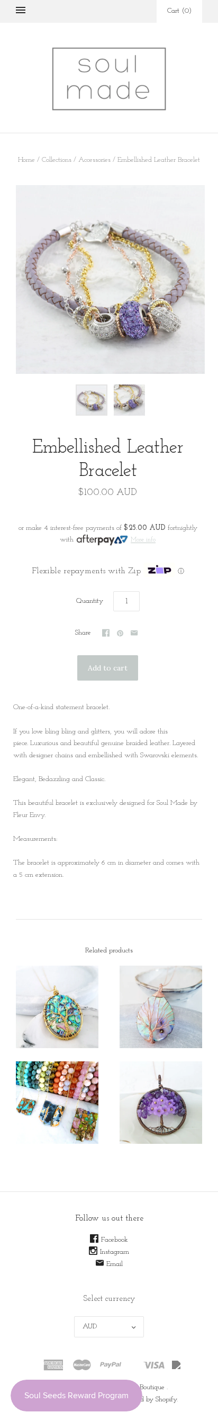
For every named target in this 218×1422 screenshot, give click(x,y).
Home (26, 160)
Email (114, 1264)
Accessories (94, 160)
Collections (56, 160)
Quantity (89, 601)
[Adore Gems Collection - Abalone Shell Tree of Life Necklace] (57, 1007)
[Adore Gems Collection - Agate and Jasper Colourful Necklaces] (57, 1102)
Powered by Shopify (148, 1399)
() (179, 11)
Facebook (114, 1240)
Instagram (114, 1252)
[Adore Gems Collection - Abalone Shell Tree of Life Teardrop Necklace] (161, 1007)
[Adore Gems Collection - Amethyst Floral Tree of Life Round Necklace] (161, 1102)
